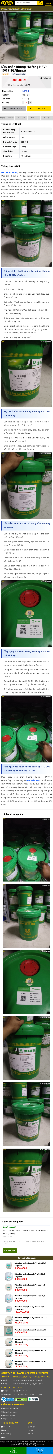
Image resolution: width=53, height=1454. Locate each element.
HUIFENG (25, 91)
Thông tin (21, 118)
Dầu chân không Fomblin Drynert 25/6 (30, 1330)
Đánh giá (46, 118)
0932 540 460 (18, 1387)
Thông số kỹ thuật (7, 118)
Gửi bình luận (9, 1251)
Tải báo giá (46, 78)
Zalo (4, 1437)
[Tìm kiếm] (40, 2)
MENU (48, 3)
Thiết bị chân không (14, 8)
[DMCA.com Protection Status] (21, 1399)
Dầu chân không (27, 8)
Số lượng (6, 102)
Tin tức (30, 1434)
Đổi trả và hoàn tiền (8, 1419)
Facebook (6, 1427)
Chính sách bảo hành (8, 1412)
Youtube (6, 1430)
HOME (4, 8)
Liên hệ (30, 1430)
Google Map (6, 1434)
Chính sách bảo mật (8, 1415)
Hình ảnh (34, 118)
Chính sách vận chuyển (9, 1408)
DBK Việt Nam (33, 780)
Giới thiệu (31, 1427)
